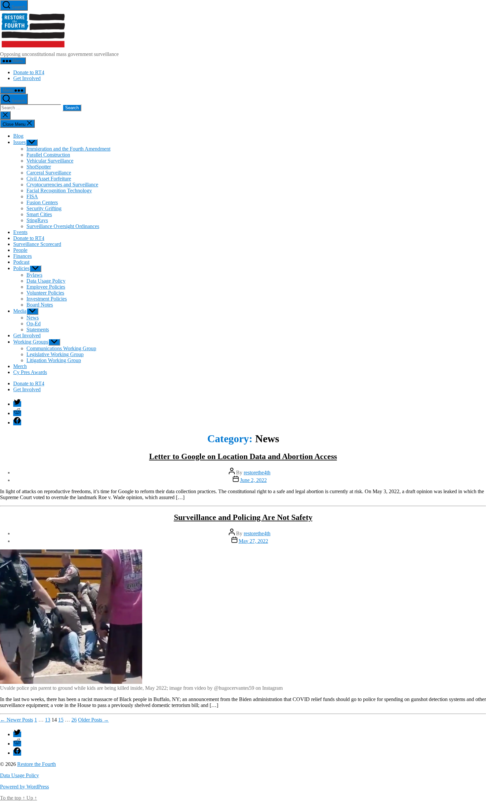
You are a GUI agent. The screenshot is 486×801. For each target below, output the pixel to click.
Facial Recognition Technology (59, 190)
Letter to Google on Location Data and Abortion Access (243, 456)
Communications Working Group (61, 348)
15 (60, 720)
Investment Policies (46, 299)
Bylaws (34, 275)
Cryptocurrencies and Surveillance (62, 184)
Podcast (21, 262)
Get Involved (27, 78)
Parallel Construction (48, 155)
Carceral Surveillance (48, 172)
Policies (21, 268)
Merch (20, 366)
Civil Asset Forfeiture (48, 178)
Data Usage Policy (45, 281)
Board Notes (39, 304)
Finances (22, 256)
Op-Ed (33, 323)
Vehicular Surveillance (49, 161)
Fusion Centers (42, 202)
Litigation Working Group (53, 360)
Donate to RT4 (28, 72)
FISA (32, 196)
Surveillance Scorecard (37, 244)
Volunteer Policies (45, 293)
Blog (18, 136)
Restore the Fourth (36, 764)
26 (74, 720)
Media (19, 311)
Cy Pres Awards (30, 372)
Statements (37, 329)
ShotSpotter (38, 166)
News (32, 317)
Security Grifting (43, 208)
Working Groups (30, 342)
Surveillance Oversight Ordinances (62, 226)
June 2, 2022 (253, 480)
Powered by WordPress (24, 786)
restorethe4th (257, 472)
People (20, 250)
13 (47, 720)
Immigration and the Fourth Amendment (68, 149)
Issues (19, 142)
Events (20, 232)
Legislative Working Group (55, 354)
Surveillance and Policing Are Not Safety (243, 517)
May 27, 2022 (253, 541)
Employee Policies (45, 287)
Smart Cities (39, 214)
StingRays (37, 220)
